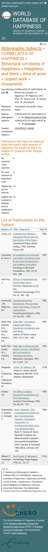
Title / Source (20, 229)
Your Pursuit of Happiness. (25, 456)
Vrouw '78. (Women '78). (25, 367)
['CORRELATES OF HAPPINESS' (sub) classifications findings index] (7, 92)
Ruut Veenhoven (19, 533)
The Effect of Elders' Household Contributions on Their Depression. (26, 394)
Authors (5, 229)
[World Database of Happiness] (6, 22)
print (44, 44)
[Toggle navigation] (3, 38)
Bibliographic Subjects (21, 48)
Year (42, 229)
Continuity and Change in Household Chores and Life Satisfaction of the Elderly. (25, 237)
